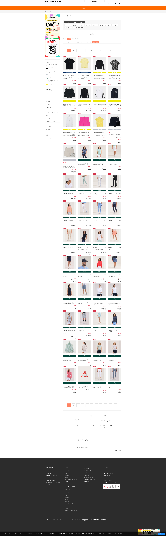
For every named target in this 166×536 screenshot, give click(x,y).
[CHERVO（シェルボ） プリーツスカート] (114, 236)
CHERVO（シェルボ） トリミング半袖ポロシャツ (84, 248)
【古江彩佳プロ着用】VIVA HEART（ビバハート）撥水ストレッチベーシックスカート (84, 134)
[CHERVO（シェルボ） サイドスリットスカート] (114, 151)
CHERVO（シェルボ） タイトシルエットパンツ (84, 221)
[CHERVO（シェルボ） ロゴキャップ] (84, 263)
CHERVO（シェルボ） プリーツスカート (114, 248)
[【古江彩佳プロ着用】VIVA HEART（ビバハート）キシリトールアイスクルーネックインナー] (99, 64)
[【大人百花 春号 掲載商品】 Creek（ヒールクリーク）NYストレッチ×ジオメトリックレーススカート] (114, 121)
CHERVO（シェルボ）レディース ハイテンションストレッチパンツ (99, 387)
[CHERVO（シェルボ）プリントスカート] (99, 318)
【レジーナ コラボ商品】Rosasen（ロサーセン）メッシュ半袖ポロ (84, 77)
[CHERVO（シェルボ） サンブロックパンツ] (84, 181)
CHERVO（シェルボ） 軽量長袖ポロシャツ (99, 275)
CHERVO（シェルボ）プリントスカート (99, 331)
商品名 (74, 42)
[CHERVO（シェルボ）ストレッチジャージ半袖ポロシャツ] (114, 290)
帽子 (78, 425)
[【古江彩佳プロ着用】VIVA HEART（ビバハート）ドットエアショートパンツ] (69, 92)
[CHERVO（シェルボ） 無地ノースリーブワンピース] (69, 290)
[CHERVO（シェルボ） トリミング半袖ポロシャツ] (84, 236)
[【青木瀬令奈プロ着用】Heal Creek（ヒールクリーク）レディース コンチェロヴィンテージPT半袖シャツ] (99, 121)
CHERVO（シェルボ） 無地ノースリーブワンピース (69, 302)
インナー (92, 420)
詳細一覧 (74, 38)
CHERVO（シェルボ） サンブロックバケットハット (69, 194)
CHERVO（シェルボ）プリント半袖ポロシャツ (99, 359)
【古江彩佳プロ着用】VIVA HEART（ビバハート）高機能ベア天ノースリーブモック (114, 106)
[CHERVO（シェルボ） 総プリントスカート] (114, 263)
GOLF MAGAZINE (95, 3)
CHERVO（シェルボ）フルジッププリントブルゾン (69, 387)
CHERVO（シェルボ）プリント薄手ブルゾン (114, 331)
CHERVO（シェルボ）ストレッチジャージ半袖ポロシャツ (114, 303)
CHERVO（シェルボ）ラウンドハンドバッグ (84, 387)
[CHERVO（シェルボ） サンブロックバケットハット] (69, 181)
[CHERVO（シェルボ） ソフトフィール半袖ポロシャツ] (69, 208)
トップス (78, 416)
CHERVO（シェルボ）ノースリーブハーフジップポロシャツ (69, 332)
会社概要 (87, 475)
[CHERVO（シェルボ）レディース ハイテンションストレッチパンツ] (99, 374)
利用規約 (87, 481)
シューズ (92, 425)
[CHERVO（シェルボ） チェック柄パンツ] (69, 236)
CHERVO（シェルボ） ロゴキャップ (84, 275)
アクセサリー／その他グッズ (106, 426)
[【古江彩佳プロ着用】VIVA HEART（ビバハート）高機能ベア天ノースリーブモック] (114, 92)
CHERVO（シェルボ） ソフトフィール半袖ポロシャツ (69, 221)
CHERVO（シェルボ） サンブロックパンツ (84, 194)
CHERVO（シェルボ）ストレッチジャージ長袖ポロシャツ (99, 303)
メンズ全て (67, 467)
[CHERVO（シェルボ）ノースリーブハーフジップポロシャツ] (69, 318)
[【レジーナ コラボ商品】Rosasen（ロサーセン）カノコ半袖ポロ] (69, 64)
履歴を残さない (118, 450)
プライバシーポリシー (89, 477)
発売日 (78, 42)
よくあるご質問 (88, 470)
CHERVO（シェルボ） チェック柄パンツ (69, 248)
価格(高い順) (89, 42)
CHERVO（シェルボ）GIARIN (83, 302)
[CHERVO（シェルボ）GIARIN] (84, 290)
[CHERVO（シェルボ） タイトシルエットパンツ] (84, 208)
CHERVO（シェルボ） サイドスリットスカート (114, 164)
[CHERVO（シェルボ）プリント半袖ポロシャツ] (99, 347)
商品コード (70, 42)
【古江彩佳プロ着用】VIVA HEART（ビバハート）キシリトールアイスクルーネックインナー (99, 77)
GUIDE (103, 3)
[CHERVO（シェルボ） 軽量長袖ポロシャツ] (99, 263)
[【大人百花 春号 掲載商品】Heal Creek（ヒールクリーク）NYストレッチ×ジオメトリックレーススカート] (69, 151)
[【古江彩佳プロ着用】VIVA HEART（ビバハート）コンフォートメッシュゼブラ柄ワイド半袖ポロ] (114, 64)
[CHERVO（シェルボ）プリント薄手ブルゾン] (114, 318)
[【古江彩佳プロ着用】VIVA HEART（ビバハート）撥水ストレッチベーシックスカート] (84, 121)
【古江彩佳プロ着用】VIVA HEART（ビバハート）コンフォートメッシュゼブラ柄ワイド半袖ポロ (114, 77)
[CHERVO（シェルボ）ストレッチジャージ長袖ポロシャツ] (99, 290)
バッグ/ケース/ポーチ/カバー (71, 479)
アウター (106, 416)
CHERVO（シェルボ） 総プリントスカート (114, 275)
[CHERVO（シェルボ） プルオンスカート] (69, 263)
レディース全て (68, 489)
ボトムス (92, 416)
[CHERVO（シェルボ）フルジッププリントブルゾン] (69, 374)
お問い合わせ (87, 472)
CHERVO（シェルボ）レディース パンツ (114, 387)
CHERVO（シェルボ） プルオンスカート (69, 275)
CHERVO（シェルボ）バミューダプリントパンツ (84, 331)
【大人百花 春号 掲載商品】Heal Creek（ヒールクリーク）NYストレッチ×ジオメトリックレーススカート (69, 166)
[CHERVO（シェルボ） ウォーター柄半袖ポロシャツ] (84, 151)
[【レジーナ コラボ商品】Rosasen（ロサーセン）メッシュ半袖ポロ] (84, 64)
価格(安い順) (83, 42)
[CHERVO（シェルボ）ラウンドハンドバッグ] (84, 374)
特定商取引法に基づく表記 (90, 479)
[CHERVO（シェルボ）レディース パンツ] (114, 374)
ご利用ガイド (87, 468)
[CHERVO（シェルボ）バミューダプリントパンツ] (84, 318)
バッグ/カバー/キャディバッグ (106, 420)
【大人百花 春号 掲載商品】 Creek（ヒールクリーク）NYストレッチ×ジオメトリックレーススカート (114, 136)
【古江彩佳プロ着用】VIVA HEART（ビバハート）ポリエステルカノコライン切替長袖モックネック (84, 106)
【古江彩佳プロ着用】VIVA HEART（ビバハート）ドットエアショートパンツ (69, 105)
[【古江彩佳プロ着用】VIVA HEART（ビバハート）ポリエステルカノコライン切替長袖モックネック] (84, 92)
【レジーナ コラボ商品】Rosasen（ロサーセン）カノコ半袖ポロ (69, 77)
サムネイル (79, 38)
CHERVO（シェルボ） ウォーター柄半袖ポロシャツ (84, 164)
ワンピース (78, 420)
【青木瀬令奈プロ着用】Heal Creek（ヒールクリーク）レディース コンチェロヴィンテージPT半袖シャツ (99, 134)
